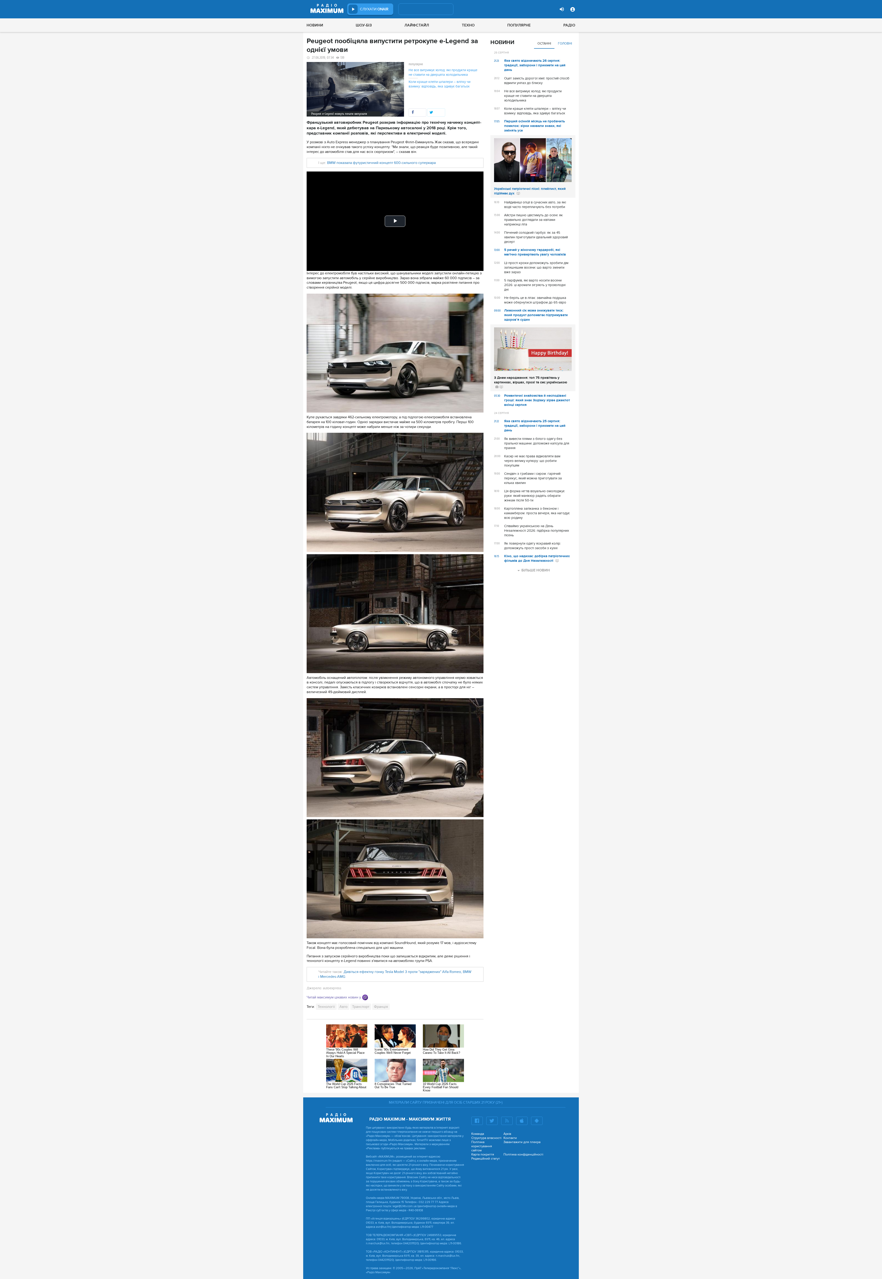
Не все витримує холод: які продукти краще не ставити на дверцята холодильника (443, 72)
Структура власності (486, 1138)
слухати (374, 9)
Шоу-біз (364, 25)
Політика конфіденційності (523, 1154)
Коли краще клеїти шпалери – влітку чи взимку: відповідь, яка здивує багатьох (439, 84)
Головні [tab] (565, 43)
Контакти (510, 1138)
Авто (343, 1006)
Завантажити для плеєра (521, 1142)
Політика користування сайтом (481, 1146)
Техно (468, 25)
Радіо (569, 25)
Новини (315, 25)
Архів (507, 1134)
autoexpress (332, 988)
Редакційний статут (485, 1159)
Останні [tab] (544, 43)
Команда (477, 1134)
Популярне (519, 25)
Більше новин (535, 570)
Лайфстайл (416, 25)
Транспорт (360, 1006)
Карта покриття (482, 1154)
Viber (365, 997)
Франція (381, 1006)
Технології (326, 1006)
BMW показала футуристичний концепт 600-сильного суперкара (381, 162)
